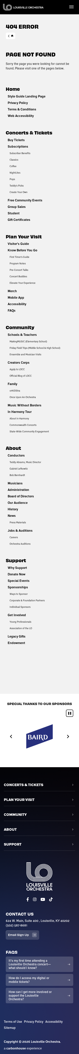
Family (12, 384)
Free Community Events (25, 200)
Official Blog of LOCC (21, 375)
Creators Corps (19, 362)
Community (20, 327)
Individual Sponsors (20, 606)
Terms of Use (13, 1021)
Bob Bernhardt (17, 475)
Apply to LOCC (17, 369)
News (12, 516)
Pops (12, 179)
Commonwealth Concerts (23, 424)
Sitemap (10, 1028)
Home (10, 36)
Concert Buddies (18, 276)
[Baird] (39, 736)
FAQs (12, 310)
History (13, 509)
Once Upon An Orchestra (23, 397)
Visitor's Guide (18, 244)
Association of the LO (21, 628)
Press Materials (18, 522)
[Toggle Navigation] (71, 6)
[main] (39, 347)
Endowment (16, 643)
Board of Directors (21, 496)
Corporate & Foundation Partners (27, 600)
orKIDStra (15, 390)
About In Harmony (19, 418)
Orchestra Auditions (20, 543)
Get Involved (17, 615)
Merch (12, 291)
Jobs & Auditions (20, 530)
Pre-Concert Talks (19, 269)
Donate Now (16, 574)
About (13, 448)
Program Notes (18, 263)
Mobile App (16, 297)
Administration (18, 490)
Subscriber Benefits (20, 153)
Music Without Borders (24, 405)
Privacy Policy (18, 103)
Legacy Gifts (17, 636)
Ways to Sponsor (19, 593)
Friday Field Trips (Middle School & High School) (35, 347)
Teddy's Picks (17, 185)
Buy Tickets (16, 140)
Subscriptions (18, 146)
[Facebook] (27, 899)
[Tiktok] (51, 899)
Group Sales (17, 207)
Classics (14, 159)
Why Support (17, 568)
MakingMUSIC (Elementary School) (28, 341)
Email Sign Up (18, 935)
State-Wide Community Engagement (29, 431)
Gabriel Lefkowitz (19, 468)
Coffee (13, 166)
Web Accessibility (21, 116)
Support (16, 560)
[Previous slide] (11, 736)
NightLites (15, 172)
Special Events (19, 581)
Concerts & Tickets (29, 132)
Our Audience (18, 503)
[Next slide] (67, 736)
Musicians (15, 483)
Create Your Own (18, 192)
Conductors (16, 455)
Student (14, 213)
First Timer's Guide (19, 256)
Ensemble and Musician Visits (25, 354)
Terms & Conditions (22, 109)
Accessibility (17, 304)
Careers (14, 537)
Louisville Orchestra (23, 7)
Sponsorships (18, 587)
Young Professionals (20, 621)
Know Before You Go (22, 250)
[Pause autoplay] (69, 713)
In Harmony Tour (20, 412)
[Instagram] (34, 899)
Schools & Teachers (22, 335)
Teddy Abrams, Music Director (25, 462)
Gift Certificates (19, 220)
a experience (23, 1048)
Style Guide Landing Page (26, 96)
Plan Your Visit (24, 236)
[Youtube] (42, 899)
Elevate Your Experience (22, 282)
